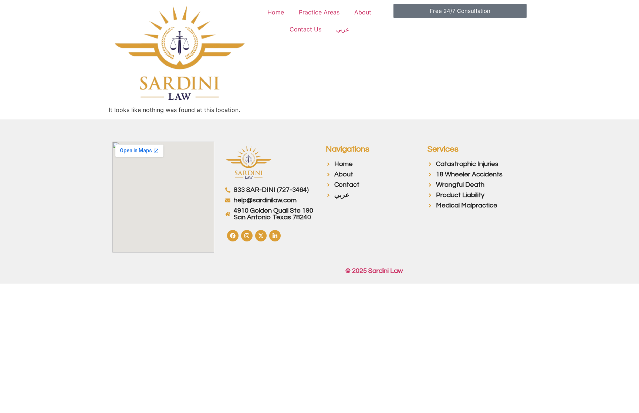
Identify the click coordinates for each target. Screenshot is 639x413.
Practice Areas (319, 12)
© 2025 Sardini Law (374, 270)
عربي (342, 29)
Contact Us (305, 29)
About (362, 12)
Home (275, 12)
